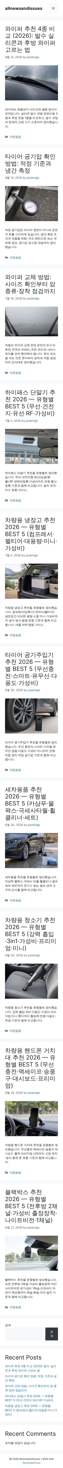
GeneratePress (31, 1462)
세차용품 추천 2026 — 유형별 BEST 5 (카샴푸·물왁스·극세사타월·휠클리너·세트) (30, 803)
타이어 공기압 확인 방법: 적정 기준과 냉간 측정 (30, 163)
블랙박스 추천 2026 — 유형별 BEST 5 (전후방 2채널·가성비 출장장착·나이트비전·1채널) (31, 1206)
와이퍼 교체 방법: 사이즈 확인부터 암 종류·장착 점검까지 (30, 283)
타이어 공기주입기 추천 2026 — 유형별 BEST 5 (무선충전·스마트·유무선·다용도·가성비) (31, 668)
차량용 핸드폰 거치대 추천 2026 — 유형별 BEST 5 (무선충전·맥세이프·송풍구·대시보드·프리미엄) (30, 1068)
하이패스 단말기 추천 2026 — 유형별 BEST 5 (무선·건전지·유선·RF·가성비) (30, 403)
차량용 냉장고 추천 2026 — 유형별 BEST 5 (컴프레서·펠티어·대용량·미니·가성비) (31, 533)
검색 (8, 1325)
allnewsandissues (23, 8)
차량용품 (15, 136)
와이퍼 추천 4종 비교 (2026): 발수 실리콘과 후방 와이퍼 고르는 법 (30, 39)
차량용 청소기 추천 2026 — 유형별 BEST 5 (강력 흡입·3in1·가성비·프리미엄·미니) (30, 933)
